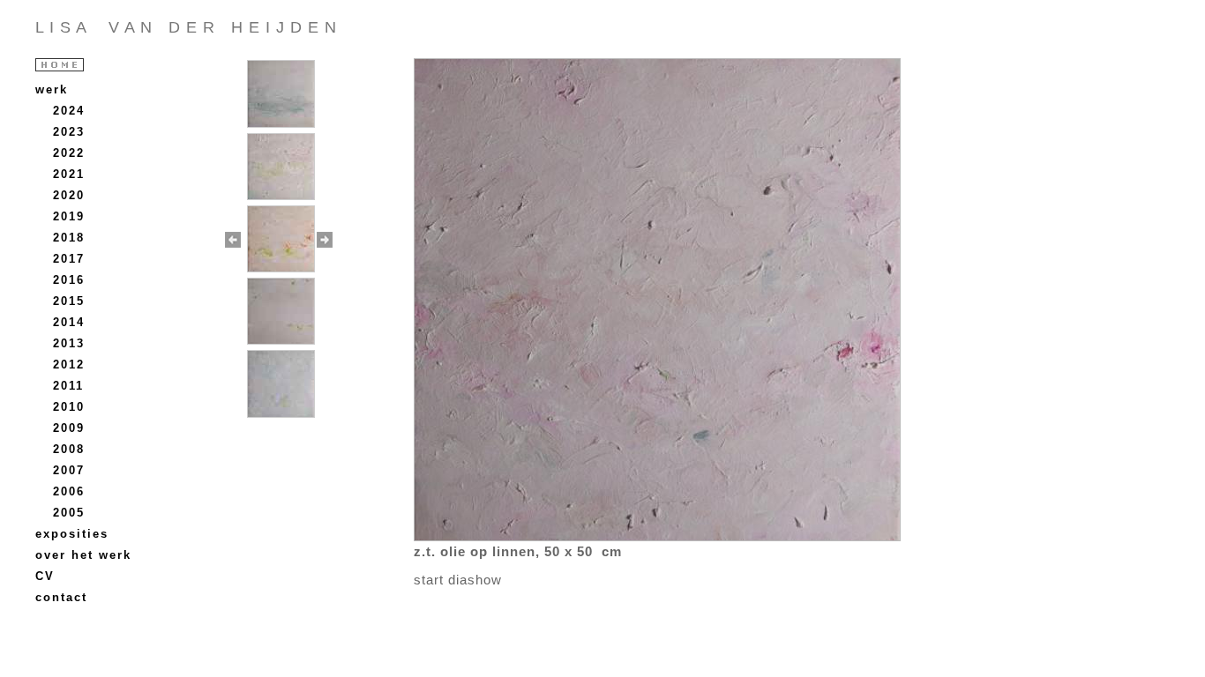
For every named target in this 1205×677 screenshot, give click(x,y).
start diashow (458, 579)
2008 (69, 449)
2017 (69, 258)
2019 (69, 216)
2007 (69, 470)
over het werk (83, 555)
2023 (69, 131)
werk (51, 89)
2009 (69, 428)
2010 (69, 406)
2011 (68, 385)
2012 (69, 364)
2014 (69, 322)
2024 (69, 110)
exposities (72, 533)
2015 (69, 301)
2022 (69, 153)
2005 (69, 512)
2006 (69, 491)
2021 (69, 174)
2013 (69, 343)
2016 (69, 279)
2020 (69, 195)
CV (45, 576)
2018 (69, 237)
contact (61, 597)
